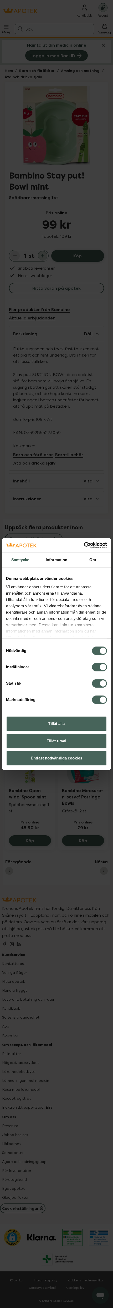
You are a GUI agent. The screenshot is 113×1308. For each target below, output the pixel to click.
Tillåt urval (56, 741)
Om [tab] (92, 559)
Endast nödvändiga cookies (56, 758)
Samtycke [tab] (20, 559)
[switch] (99, 667)
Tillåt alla (56, 723)
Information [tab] (56, 559)
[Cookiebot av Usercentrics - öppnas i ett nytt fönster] (84, 545)
